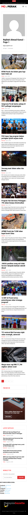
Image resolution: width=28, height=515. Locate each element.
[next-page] (12, 381)
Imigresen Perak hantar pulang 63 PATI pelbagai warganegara (13, 105)
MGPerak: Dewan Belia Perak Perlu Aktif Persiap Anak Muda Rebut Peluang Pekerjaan (13, 458)
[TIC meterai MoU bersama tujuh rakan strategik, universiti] (14, 322)
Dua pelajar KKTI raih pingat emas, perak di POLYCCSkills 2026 (13, 445)
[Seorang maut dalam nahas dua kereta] (14, 158)
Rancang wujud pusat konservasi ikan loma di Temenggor (13, 438)
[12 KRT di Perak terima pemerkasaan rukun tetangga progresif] (14, 288)
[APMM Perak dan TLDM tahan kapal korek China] (14, 221)
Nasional (3, 140)
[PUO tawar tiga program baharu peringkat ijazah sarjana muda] (14, 126)
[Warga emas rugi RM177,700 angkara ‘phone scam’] (14, 354)
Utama (2, 76)
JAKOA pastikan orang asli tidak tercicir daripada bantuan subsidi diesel (13, 266)
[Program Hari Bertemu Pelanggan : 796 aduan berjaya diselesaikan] (14, 190)
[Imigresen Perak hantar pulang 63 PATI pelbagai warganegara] (14, 94)
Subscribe (21, 477)
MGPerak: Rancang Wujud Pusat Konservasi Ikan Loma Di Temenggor (12, 432)
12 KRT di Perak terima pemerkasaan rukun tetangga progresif (11, 300)
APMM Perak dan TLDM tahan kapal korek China (12, 232)
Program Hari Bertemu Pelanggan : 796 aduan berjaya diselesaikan (13, 202)
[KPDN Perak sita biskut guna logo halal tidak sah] (14, 61)
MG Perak (8, 485)
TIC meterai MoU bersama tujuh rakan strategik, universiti (12, 333)
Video (4, 435)
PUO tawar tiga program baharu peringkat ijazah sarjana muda (12, 137)
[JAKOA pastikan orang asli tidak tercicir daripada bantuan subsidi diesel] (14, 253)
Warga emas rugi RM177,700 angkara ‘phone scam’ (11, 366)
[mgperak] (9, 6)
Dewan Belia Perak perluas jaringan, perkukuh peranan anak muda (12, 451)
